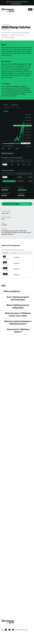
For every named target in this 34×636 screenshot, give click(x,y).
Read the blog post (16, 3)
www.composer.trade (8, 146)
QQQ (5, 262)
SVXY (5, 268)
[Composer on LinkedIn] (6, 630)
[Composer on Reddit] (13, 630)
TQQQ (5, 274)
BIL (4, 256)
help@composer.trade (22, 630)
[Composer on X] (2, 630)
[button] (4, 164)
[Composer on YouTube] (9, 630)
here (13, 37)
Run (6, 111)
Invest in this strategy (11, 204)
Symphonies (6, 24)
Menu (30, 9)
